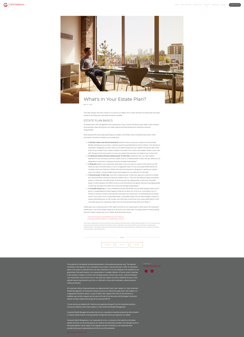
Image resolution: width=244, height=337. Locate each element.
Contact (224, 4)
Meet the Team (186, 4)
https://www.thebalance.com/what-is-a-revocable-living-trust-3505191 (106, 219)
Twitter (122, 245)
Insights (207, 4)
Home (177, 4)
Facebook (108, 245)
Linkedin (136, 245)
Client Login (234, 4)
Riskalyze (215, 4)
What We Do (197, 4)
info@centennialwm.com (152, 266)
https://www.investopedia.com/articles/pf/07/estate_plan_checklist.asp (106, 217)
